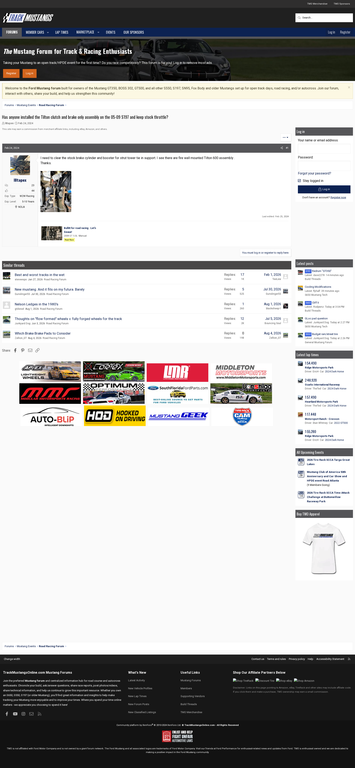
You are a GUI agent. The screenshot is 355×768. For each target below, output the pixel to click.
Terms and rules (276, 659)
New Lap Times (137, 696)
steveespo (21, 279)
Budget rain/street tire (322, 334)
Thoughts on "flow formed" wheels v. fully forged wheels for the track (68, 319)
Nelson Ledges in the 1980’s (36, 304)
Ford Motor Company (45, 748)
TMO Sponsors (342, 3)
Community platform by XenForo (148, 725)
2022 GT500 (341, 423)
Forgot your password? (314, 173)
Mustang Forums (59, 672)
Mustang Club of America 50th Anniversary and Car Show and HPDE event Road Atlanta (327, 476)
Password (305, 157)
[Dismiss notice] (348, 88)
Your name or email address (318, 140)
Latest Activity (136, 680)
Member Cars (35, 32)
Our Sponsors (133, 32)
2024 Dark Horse (334, 371)
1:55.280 (310, 431)
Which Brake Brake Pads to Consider (43, 333)
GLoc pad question (316, 318)
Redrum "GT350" (319, 271)
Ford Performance (226, 748)
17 (242, 275)
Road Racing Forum (55, 279)
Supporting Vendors (193, 696)
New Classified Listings (142, 712)
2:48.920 (311, 380)
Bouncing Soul (273, 323)
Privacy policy (297, 659)
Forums (12, 32)
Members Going (318, 484)
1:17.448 (310, 414)
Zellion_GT (21, 338)
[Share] (281, 148)
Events (110, 32)
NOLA (21, 207)
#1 (287, 148)
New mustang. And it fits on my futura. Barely (49, 289)
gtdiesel (19, 308)
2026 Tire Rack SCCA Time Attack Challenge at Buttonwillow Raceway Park (328, 497)
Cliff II (312, 302)
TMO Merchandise (317, 3)
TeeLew (276, 279)
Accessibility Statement (330, 659)
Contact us (257, 659)
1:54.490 (311, 363)
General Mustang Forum (318, 342)
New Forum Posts (138, 704)
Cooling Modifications (318, 286)
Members (186, 688)
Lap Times (61, 32)
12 (242, 319)
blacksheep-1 (273, 308)
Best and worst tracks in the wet (40, 275)
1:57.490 (310, 397)
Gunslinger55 (22, 294)
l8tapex (9, 123)
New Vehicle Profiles (140, 688)
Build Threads (313, 279)
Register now (338, 197)
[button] (48, 32)
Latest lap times (308, 354)
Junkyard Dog (22, 323)
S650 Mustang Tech (316, 294)
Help (310, 659)
